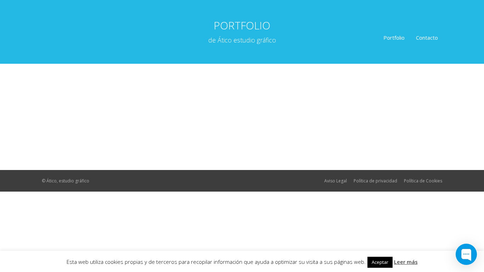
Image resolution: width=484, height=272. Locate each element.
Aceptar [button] (380, 262)
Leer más (406, 261)
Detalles (73, 155)
